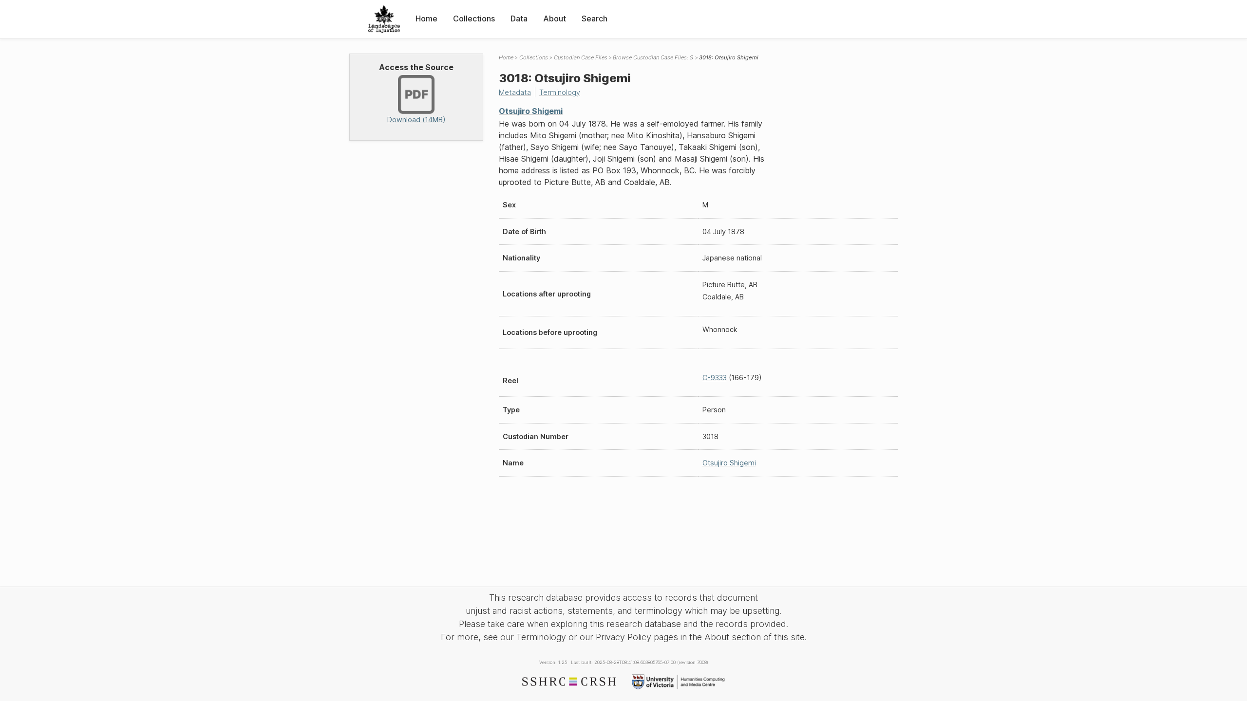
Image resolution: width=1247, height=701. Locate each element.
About (554, 18)
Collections (474, 18)
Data (519, 18)
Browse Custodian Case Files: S (653, 57)
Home (426, 18)
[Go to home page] (384, 19)
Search (594, 18)
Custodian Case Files (580, 57)
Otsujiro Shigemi (531, 111)
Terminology (559, 92)
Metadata (515, 92)
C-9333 (714, 377)
